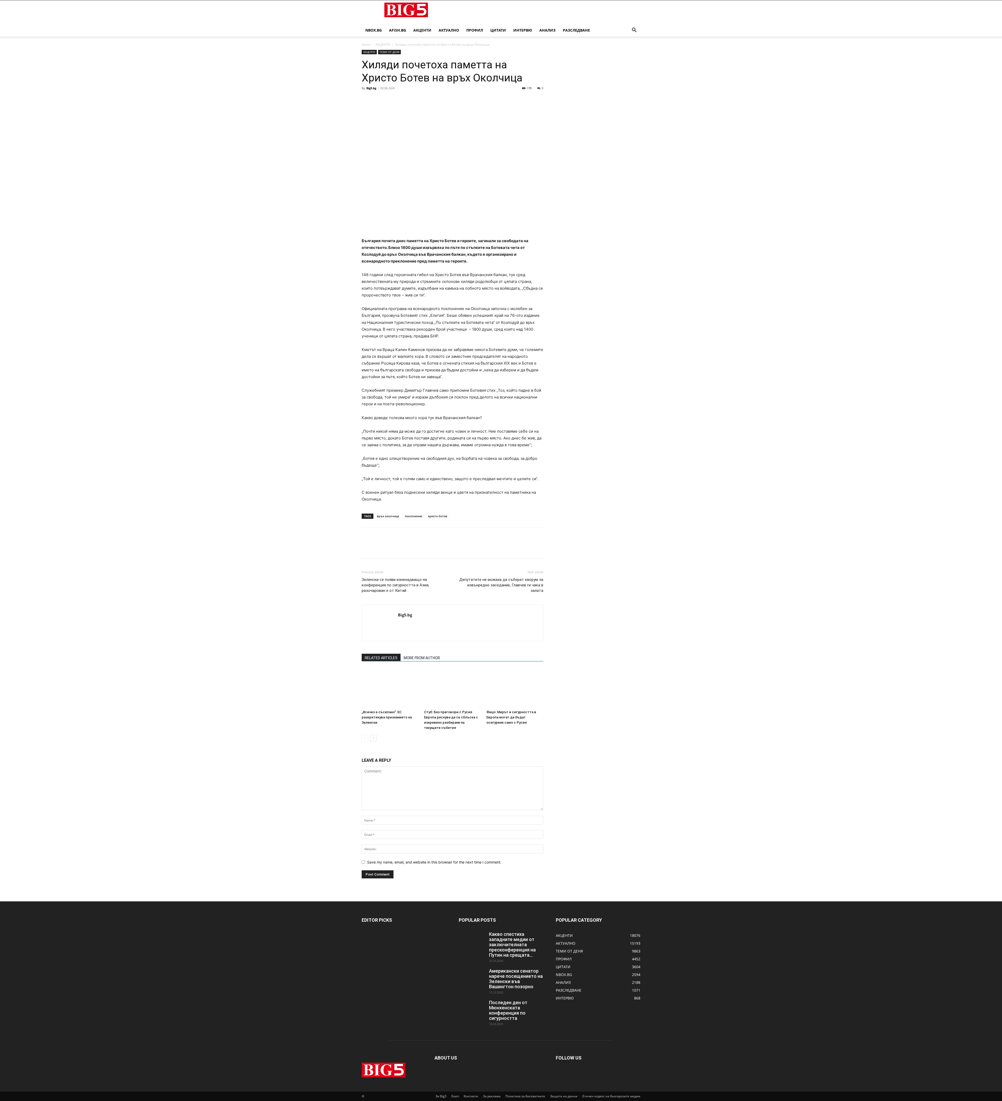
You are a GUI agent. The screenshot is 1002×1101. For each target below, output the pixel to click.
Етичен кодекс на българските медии (611, 1096)
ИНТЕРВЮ (522, 30)
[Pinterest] (391, 100)
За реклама (491, 1096)
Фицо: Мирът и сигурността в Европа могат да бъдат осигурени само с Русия (511, 717)
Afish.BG (397, 30)
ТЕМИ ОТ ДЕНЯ (389, 52)
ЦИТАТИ (498, 30)
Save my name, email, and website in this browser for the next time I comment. (434, 862)
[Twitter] (379, 100)
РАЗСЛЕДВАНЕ (576, 30)
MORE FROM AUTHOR (422, 658)
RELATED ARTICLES (381, 658)
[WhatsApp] (403, 100)
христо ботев (437, 516)
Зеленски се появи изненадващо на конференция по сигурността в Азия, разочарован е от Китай (395, 585)
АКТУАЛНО (449, 30)
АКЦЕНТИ (422, 30)
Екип (455, 1096)
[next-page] (373, 738)
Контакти (471, 1096)
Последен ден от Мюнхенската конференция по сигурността (508, 1010)
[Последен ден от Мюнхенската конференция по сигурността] (472, 1009)
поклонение (413, 516)
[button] (634, 30)
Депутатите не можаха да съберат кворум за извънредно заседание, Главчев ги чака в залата (501, 585)
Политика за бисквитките (525, 1096)
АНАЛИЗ (547, 30)
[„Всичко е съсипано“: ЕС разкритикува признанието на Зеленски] (390, 688)
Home (366, 44)
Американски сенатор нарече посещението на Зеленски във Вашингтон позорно (516, 978)
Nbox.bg (373, 30)
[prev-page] (365, 738)
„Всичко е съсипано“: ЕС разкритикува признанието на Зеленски (387, 717)
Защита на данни (563, 1096)
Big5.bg (371, 88)
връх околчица (388, 516)
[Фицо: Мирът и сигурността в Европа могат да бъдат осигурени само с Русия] (514, 688)
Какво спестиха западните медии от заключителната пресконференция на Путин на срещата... (512, 944)
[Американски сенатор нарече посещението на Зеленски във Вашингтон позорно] (472, 977)
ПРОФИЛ (474, 30)
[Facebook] (367, 100)
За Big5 (441, 1096)
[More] (415, 100)
